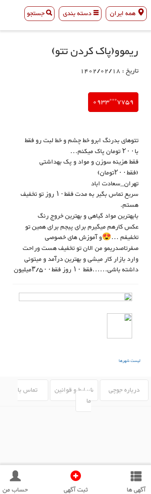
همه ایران (122, 14)
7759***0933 (113, 102)
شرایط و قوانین (74, 390)
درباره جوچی (124, 390)
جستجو (36, 14)
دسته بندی (77, 14)
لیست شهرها (130, 361)
